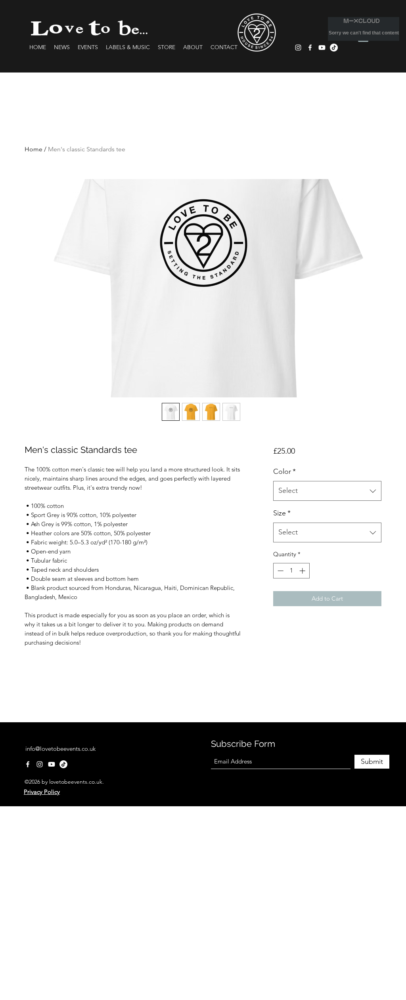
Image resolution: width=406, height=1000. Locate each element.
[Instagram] (298, 48)
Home (33, 149)
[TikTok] (63, 764)
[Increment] (303, 570)
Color (284, 471)
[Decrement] (279, 570)
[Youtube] (322, 48)
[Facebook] (310, 48)
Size (282, 513)
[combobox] (327, 491)
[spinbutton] (291, 570)
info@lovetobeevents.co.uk (60, 748)
